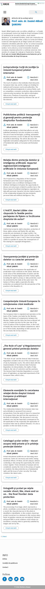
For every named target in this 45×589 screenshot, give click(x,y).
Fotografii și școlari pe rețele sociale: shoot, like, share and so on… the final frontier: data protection (21, 492)
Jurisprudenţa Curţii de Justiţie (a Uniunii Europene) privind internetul (21, 70)
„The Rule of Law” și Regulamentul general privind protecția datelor (22, 347)
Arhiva (5, 559)
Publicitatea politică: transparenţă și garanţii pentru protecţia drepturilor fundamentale (21, 117)
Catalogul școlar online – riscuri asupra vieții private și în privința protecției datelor (20, 443)
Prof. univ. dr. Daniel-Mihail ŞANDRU (15, 78)
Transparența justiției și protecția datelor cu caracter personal (21, 258)
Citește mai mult (11, 104)
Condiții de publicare (10, 563)
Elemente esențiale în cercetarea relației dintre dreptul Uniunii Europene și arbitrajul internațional (21, 395)
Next (4, 536)
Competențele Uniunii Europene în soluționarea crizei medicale (21, 303)
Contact (5, 567)
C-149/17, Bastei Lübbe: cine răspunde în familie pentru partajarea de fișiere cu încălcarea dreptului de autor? (21, 215)
